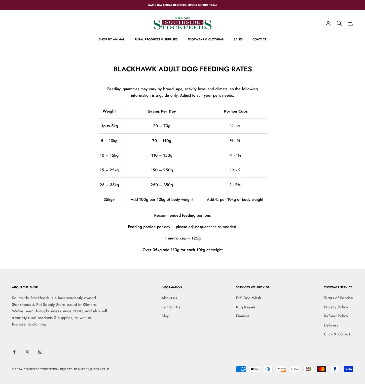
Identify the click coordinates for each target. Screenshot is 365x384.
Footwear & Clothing (205, 39)
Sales (238, 39)
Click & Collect (337, 334)
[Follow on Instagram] (40, 351)
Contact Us (170, 307)
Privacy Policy (336, 307)
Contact (259, 39)
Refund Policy (336, 316)
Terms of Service (338, 298)
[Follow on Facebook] (14, 351)
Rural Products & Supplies (156, 39)
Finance (243, 316)
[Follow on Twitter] (27, 351)
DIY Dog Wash (248, 298)
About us (169, 298)
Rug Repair (246, 307)
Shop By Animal (112, 39)
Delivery (331, 325)
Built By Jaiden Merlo (93, 369)
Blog (165, 316)
